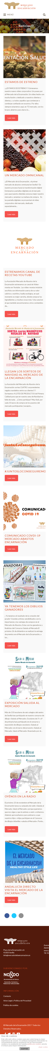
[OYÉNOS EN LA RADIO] (24, 771)
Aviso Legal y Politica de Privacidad (17, 1001)
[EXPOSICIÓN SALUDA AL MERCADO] (24, 678)
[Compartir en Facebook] (6, 917)
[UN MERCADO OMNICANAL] (24, 150)
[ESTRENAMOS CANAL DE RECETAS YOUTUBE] (24, 247)
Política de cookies (10, 1005)
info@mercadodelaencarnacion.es (16, 955)
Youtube (18, 1034)
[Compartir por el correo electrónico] (21, 917)
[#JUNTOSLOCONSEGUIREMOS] (24, 446)
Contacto (7, 996)
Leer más (11, 118)
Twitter (9, 1034)
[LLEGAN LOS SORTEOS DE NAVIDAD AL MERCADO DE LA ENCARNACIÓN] (24, 346)
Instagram (14, 1034)
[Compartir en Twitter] (14, 917)
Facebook (5, 1034)
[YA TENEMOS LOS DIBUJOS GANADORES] (24, 581)
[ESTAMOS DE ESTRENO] (24, 57)
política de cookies (34, 1044)
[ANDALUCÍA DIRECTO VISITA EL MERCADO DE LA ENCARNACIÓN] (24, 862)
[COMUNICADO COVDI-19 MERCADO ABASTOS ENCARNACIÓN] (24, 511)
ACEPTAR (24, 1049)
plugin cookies (43, 1047)
